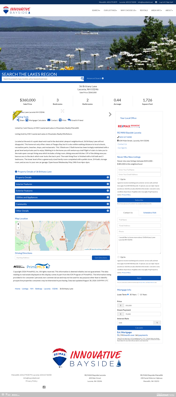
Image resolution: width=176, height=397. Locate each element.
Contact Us (122, 144)
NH (31, 288)
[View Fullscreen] (18, 233)
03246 (55, 288)
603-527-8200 (125, 137)
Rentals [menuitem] (144, 10)
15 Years (143, 294)
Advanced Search (94, 78)
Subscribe (139, 200)
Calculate (139, 328)
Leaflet (87, 249)
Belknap (38, 288)
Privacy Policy (126, 195)
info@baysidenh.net (145, 2)
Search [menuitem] (95, 10)
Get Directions (101, 257)
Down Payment (124, 310)
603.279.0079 (112, 2)
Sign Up (169, 2)
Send (139, 278)
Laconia (47, 288)
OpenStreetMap (96, 249)
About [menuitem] (169, 10)
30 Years (133, 294)
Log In (161, 2)
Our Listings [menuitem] (110, 10)
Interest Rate (123, 318)
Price (119, 301)
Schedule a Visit (149, 212)
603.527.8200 (131, 2)
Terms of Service (150, 282)
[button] (82, 78)
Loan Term (122, 294)
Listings (25, 288)
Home (17, 288)
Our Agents (122, 148)
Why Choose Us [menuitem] (128, 10)
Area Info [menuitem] (156, 10)
